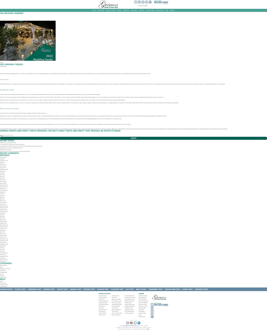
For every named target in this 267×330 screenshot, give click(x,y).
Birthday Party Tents (129, 304)
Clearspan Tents (103, 310)
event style (69, 129)
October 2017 (3, 255)
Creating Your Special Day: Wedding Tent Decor (11, 148)
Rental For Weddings (118, 129)
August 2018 (3, 246)
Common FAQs (168, 133)
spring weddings (145, 129)
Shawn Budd (3, 66)
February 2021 (3, 202)
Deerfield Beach (28, 133)
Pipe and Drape (102, 296)
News (1, 267)
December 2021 (4, 185)
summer (151, 129)
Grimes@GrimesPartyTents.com (130, 326)
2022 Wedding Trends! (11, 64)
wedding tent (189, 129)
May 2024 (2, 162)
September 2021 (4, 190)
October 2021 (3, 188)
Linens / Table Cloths (117, 313)
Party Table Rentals (116, 310)
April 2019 (2, 232)
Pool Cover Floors (116, 315)
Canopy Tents (102, 315)
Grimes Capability (129, 313)
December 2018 (4, 239)
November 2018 (4, 241)
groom (76, 129)
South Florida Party (74, 133)
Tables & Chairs (111, 10)
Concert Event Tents (129, 296)
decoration (23, 129)
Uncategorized (3, 272)
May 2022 (2, 176)
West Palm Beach (5, 133)
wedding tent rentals (198, 129)
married (95, 129)
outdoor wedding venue (102, 129)
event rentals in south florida (59, 129)
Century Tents (102, 311)
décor (164, 84)
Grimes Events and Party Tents (33, 124)
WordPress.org (3, 286)
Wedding (2, 276)
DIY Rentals (187, 133)
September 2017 (4, 256)
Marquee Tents (115, 296)
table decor (164, 129)
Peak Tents (114, 297)
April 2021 (2, 199)
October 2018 (3, 242)
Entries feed (3, 283)
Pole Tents (101, 308)
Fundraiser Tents (129, 308)
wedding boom (175, 129)
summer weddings (157, 129)
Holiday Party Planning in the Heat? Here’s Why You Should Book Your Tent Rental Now (21, 146)
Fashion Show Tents (129, 301)
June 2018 (2, 249)
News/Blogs (160, 10)
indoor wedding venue (83, 129)
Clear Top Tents (102, 313)
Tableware (134, 10)
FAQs (167, 10)
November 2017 (4, 253)
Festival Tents (128, 303)
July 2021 (2, 194)
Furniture (126, 10)
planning (110, 129)
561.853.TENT (161, 2)
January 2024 (3, 166)
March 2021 (3, 201)
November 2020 (4, 208)
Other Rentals (150, 10)
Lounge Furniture (103, 297)
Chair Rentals (115, 311)
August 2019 (3, 230)
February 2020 (3, 222)
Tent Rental (3, 270)
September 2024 (4, 161)
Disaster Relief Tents (130, 306)
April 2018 (2, 251)
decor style (18, 129)
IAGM (148, 329)
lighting (91, 129)
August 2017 (3, 258)
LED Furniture (3, 265)
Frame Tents (102, 306)
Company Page (227, 133)
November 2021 (4, 187)
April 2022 (2, 178)
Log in (1, 281)
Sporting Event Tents (130, 299)
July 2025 (2, 159)
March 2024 (3, 164)
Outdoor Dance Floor (5, 269)
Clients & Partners (145, 133)
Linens (119, 10)
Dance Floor (102, 299)
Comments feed (4, 285)
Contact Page (263, 133)
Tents (94, 10)
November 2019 (4, 227)
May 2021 (2, 197)
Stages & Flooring (116, 299)
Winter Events (3, 277)
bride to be (12, 129)
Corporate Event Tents (130, 297)
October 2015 (3, 261)
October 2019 (3, 228)
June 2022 (2, 175)
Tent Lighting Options (117, 304)
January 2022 (3, 183)
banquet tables (3, 129)
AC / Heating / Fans (116, 301)
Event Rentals (48, 129)
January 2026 (3, 157)
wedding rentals (182, 129)
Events (1, 63)
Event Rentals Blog (129, 311)
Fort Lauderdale (50, 133)
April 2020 (2, 218)
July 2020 (2, 215)
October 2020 (3, 209)
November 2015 (4, 260)
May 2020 (2, 216)
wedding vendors (218, 129)
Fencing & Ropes (116, 306)
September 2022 (4, 169)
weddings (225, 129)
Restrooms (100, 10)
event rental (42, 129)
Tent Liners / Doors (116, 303)
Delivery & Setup (122, 133)
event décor (29, 129)
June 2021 (2, 195)
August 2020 (3, 213)
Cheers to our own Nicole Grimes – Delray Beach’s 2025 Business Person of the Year (12, 143)
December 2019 (4, 225)
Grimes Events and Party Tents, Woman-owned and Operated (15, 151)
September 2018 (4, 244)
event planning (35, 129)
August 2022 (3, 171)
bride (8, 129)
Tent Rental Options (103, 304)
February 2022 (3, 182)
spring (139, 129)
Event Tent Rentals (99, 133)
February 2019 (3, 235)
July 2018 (2, 248)
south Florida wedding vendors (130, 129)
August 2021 (3, 192)
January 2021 (3, 204)
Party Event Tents (103, 303)
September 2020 (4, 211)
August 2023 (3, 168)
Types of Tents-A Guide (5, 150)
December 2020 (4, 206)
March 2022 (3, 180)
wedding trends (128, 74)
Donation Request (129, 310)
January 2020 (3, 223)
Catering (141, 10)
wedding (169, 129)
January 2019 (3, 237)
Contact (172, 10)
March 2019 (3, 234)
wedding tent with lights (208, 129)
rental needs (105, 124)
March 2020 (3, 220)
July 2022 (2, 173)
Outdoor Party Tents (103, 301)
